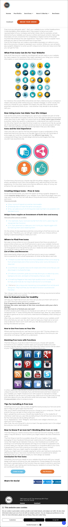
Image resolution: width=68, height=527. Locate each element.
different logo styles (42, 135)
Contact (37, 503)
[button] (38, 482)
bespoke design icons (16, 195)
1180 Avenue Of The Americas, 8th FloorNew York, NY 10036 (34, 499)
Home (22, 503)
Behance (12, 285)
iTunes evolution (10, 399)
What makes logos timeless (50, 119)
